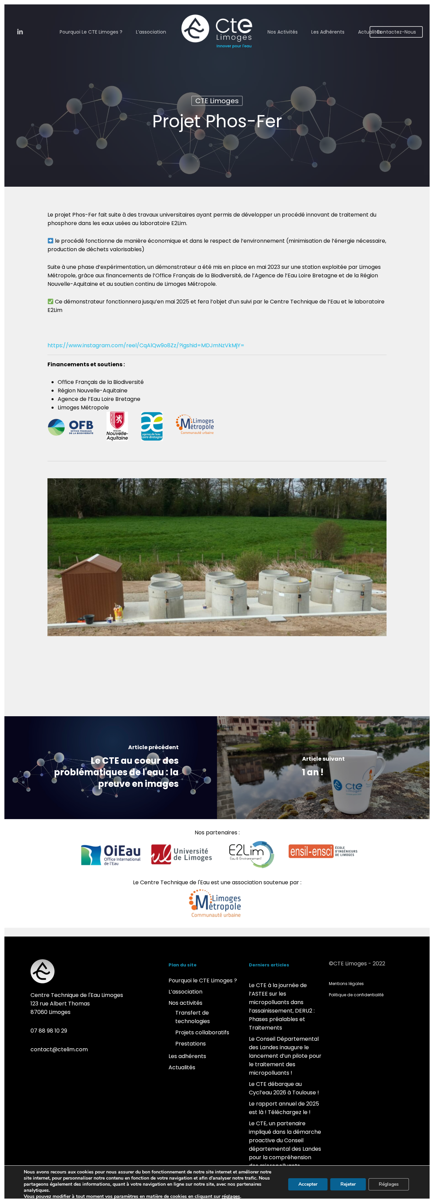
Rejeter (348, 1184)
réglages (231, 1196)
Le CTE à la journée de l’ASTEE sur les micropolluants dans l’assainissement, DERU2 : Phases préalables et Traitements (282, 1006)
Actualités (182, 1067)
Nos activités (185, 1003)
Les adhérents (187, 1056)
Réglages (389, 1184)
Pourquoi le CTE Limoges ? (203, 980)
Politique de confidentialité (356, 995)
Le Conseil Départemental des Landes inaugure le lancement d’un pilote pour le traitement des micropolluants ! (285, 1056)
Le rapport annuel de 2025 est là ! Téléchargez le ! (284, 1108)
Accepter (307, 1184)
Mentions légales (346, 983)
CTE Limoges (217, 101)
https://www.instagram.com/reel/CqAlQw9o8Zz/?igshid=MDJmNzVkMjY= (145, 345)
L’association (185, 992)
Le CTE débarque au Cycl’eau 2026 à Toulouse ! (284, 1088)
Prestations (190, 1044)
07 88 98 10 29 (49, 1031)
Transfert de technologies (192, 1017)
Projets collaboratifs (202, 1032)
